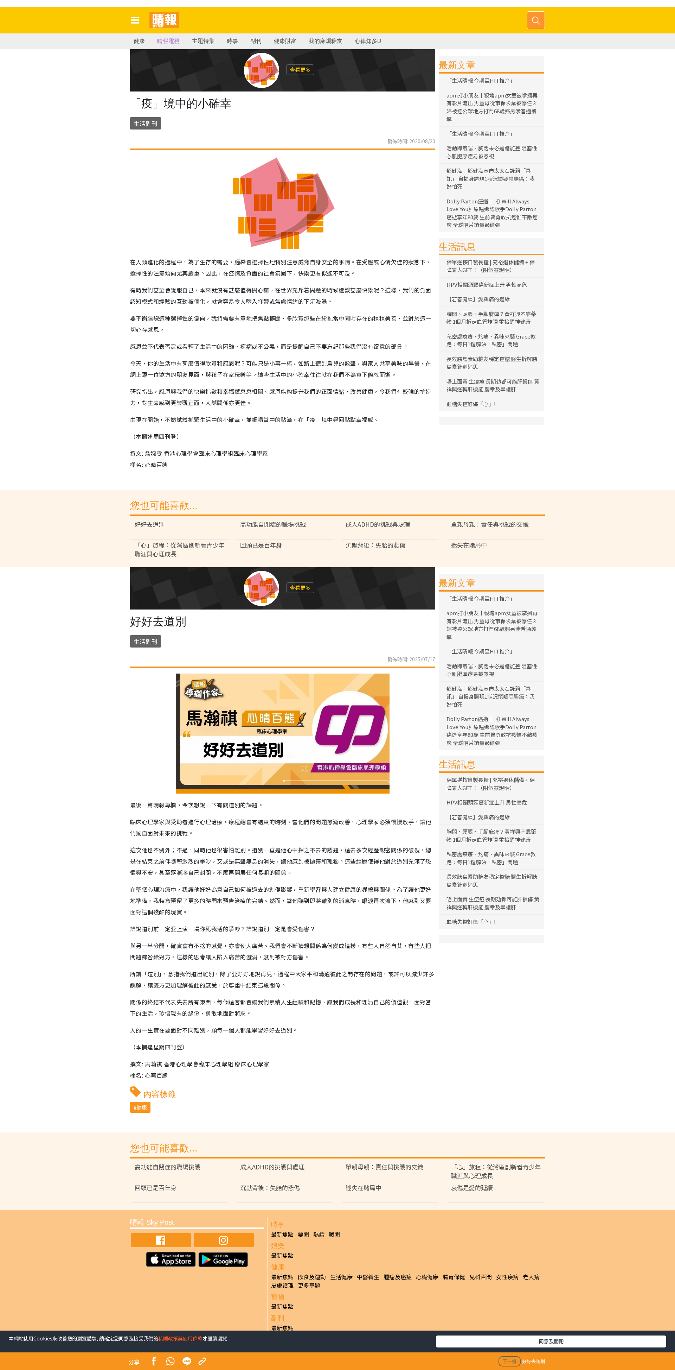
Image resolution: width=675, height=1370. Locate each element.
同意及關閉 (551, 1341)
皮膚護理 (282, 1285)
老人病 (531, 1277)
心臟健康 (427, 1277)
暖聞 (334, 1234)
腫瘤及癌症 (398, 1277)
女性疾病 (507, 1277)
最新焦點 (282, 1234)
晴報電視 (168, 41)
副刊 (256, 41)
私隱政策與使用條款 (180, 1338)
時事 (232, 41)
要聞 (303, 1234)
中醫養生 (368, 1277)
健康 (139, 41)
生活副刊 (146, 123)
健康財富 (285, 41)
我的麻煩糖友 (325, 41)
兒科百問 (480, 1277)
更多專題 (309, 1285)
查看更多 (300, 69)
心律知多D (368, 41)
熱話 (318, 1234)
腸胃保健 (454, 1277)
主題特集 (203, 41)
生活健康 (341, 1277)
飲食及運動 (312, 1277)
